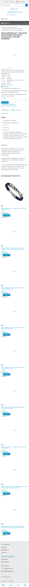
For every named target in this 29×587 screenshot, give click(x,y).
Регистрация (21, 1)
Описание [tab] (6, 110)
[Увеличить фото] (2, 206)
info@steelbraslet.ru (8, 571)
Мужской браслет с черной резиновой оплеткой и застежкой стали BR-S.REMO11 (13, 248)
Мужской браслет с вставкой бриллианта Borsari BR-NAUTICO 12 (12, 407)
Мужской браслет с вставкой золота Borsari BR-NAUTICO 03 (13, 447)
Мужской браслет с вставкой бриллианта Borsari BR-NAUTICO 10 (12, 328)
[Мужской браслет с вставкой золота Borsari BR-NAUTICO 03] (14, 430)
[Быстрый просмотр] (3, 206)
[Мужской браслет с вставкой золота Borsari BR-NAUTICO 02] (14, 191)
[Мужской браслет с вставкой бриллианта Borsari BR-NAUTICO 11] (14, 350)
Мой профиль (5, 562)
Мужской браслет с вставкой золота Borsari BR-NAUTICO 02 (13, 209)
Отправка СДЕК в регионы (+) (11, 88)
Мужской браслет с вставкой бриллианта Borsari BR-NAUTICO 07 (12, 288)
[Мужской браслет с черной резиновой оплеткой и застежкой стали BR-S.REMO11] (14, 231)
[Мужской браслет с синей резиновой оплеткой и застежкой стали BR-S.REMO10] (14, 470)
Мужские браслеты (11, 106)
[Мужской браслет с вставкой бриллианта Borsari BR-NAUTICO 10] (14, 311)
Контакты (4, 552)
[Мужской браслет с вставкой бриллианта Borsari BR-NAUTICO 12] (14, 390)
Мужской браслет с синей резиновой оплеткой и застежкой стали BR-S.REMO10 (14, 487)
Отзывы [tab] (6, 113)
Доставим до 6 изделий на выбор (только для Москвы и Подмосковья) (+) (14, 91)
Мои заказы (4, 559)
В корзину (5, 102)
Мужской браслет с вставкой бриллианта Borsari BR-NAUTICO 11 (12, 367)
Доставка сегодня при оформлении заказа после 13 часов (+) (13, 95)
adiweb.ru (11, 581)
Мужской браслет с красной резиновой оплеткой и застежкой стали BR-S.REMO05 (13, 527)
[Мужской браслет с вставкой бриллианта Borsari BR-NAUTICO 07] (14, 271)
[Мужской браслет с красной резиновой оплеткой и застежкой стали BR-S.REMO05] (14, 509)
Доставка (3, 547)
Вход (13, 1)
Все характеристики (6, 85)
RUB (6, 1)
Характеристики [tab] (17, 110)
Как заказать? (5, 550)
